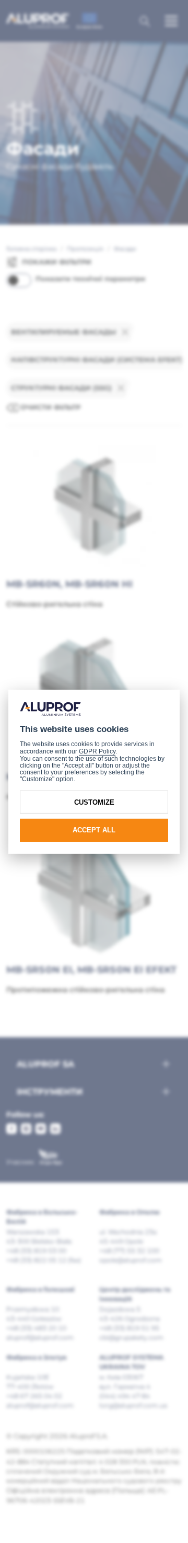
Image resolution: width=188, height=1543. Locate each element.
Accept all (94, 830)
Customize (94, 802)
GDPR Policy (97, 751)
